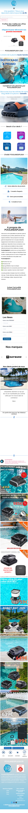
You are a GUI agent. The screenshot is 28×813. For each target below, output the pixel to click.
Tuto (20, 800)
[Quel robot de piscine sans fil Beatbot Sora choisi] (14, 679)
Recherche (4, 21)
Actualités (20, 799)
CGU (7, 794)
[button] (14, 8)
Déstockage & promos (20, 794)
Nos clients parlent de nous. (14, 370)
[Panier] (17, 756)
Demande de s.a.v (20, 804)
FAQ (7, 798)
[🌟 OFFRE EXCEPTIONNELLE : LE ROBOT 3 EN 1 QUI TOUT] (14, 483)
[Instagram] (16, 806)
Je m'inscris (7, 342)
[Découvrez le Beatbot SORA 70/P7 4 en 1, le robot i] (14, 511)
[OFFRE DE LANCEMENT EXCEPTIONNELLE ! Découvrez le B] (14, 707)
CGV (7, 796)
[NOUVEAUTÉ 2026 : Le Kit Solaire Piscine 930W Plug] (14, 736)
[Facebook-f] (14, 806)
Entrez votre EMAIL (8, 336)
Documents (20, 802)
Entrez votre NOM (7, 330)
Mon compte (20, 792)
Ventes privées (20, 797)
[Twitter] (12, 806)
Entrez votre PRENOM (8, 324)
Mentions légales (8, 792)
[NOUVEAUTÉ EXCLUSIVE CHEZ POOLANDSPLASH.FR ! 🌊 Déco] (14, 651)
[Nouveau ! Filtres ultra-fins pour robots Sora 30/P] (14, 595)
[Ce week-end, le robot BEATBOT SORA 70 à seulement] (14, 539)
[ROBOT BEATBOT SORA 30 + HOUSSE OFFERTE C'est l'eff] (14, 567)
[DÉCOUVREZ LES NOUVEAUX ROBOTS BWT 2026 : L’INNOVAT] (14, 623)
